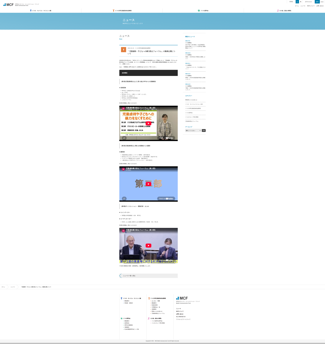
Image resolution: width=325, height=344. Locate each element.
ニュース (13, 287)
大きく (322, 1)
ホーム (3, 287)
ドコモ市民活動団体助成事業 (193, 108)
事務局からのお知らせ (191, 100)
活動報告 (154, 309)
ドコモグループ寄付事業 (191, 117)
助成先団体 (155, 305)
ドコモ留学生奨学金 (157, 321)
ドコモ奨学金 (188, 112)
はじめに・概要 (156, 301)
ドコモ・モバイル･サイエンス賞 (194, 104)
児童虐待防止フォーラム (191, 121)
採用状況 (126, 323)
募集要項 (126, 301)
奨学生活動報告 (128, 325)
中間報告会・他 (156, 307)
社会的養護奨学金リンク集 (131, 329)
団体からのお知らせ (157, 311)
